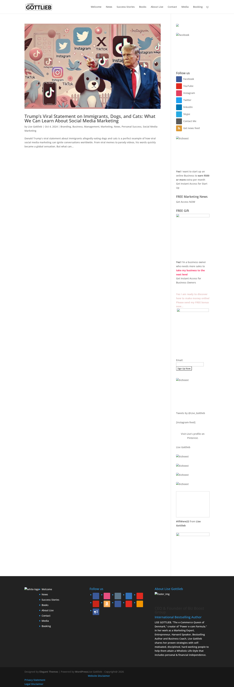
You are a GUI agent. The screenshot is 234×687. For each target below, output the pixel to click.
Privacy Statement (34, 680)
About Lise (157, 7)
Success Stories (126, 7)
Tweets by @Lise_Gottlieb (190, 413)
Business (77, 126)
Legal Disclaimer (33, 684)
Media (185, 7)
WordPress (81, 671)
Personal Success (131, 126)
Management (91, 126)
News (109, 7)
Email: (179, 360)
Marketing (107, 126)
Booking (198, 7)
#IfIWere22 (182, 521)
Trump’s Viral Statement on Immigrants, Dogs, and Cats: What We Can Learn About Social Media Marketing (89, 118)
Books (142, 7)
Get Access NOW (185, 201)
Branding (65, 126)
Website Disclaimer (99, 675)
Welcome (96, 7)
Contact (172, 7)
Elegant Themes (48, 671)
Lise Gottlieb (35, 126)
